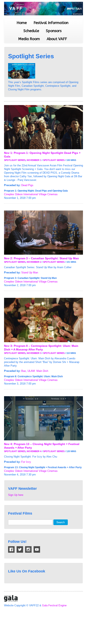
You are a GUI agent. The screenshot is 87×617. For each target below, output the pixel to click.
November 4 (34, 451)
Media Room (29, 39)
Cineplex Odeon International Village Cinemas (31, 194)
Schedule (31, 31)
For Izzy (26, 461)
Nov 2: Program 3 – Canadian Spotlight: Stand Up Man (41, 258)
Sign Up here (15, 494)
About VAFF (57, 39)
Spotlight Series (14, 160)
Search (60, 522)
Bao (23, 370)
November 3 (34, 353)
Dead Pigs (27, 185)
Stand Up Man (29, 272)
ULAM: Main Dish (38, 370)
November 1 (34, 160)
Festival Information (51, 23)
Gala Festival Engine (54, 605)
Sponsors (54, 31)
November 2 (34, 262)
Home (22, 23)
